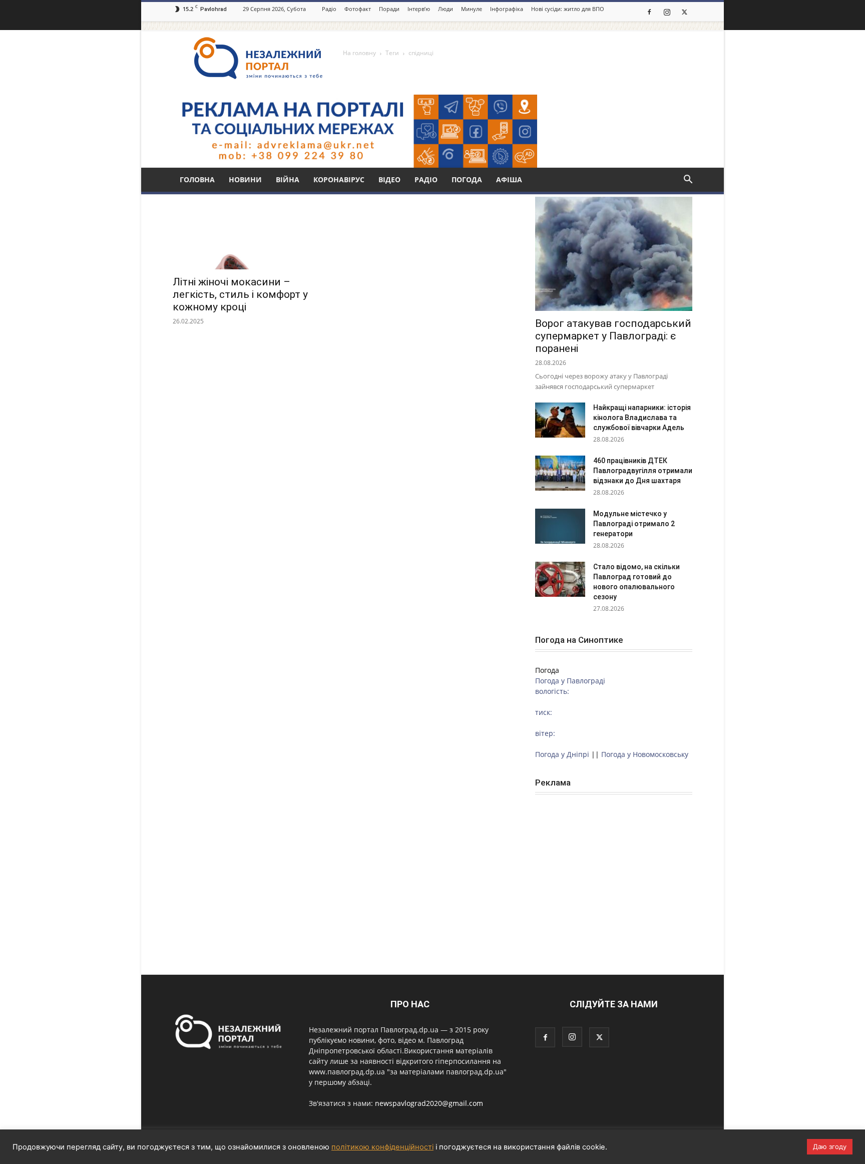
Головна (197, 179)
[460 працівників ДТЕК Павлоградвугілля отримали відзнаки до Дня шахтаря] (560, 473)
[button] (688, 180)
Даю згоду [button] (829, 1146)
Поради (389, 9)
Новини (245, 179)
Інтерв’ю (418, 9)
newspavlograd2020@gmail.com (429, 1103)
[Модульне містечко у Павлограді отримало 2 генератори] (560, 526)
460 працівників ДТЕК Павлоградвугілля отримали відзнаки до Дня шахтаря (642, 471)
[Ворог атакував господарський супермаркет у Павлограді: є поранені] (613, 254)
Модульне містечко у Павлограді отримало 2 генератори (634, 524)
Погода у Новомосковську (644, 754)
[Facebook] (649, 12)
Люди (445, 9)
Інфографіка (506, 9)
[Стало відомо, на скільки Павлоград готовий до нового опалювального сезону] (560, 579)
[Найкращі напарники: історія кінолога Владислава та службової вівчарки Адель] (560, 420)
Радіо (329, 9)
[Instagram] (666, 12)
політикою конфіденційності (382, 1146)
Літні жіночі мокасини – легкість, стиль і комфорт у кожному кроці (240, 294)
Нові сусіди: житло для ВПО (567, 9)
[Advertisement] (614, 870)
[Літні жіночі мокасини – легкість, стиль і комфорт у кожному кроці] (251, 230)
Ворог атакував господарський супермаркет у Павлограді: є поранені (613, 335)
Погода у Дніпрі (562, 754)
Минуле (471, 9)
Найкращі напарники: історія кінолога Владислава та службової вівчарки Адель (642, 418)
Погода (467, 179)
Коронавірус (338, 179)
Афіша (509, 179)
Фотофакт (357, 9)
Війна (287, 179)
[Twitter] (684, 12)
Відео (389, 179)
